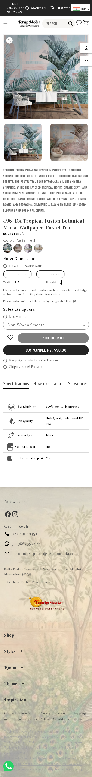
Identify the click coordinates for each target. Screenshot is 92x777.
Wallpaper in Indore (47, 747)
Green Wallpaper (50, 763)
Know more (18, 317)
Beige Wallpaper (15, 769)
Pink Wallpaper (72, 763)
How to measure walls (25, 266)
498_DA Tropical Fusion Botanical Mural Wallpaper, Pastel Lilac (28, 248)
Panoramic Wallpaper (41, 737)
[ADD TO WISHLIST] (10, 337)
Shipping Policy (79, 716)
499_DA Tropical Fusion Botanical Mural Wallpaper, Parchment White (38, 248)
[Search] (70, 23)
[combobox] (58, 23)
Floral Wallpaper (41, 731)
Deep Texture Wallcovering (65, 769)
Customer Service (70, 8)
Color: (19, 240)
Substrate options (19, 309)
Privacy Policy (45, 716)
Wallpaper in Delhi (41, 742)
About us (38, 8)
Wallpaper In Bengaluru (35, 753)
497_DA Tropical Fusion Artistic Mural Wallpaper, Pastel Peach (17, 248)
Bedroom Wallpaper (51, 758)
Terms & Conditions (61, 716)
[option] (46, 76)
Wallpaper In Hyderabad (66, 753)
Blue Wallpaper (28, 763)
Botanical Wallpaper (65, 731)
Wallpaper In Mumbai (70, 737)
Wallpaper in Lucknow (19, 747)
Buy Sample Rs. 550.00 (46, 350)
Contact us (10, 716)
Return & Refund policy (27, 716)
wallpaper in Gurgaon (68, 742)
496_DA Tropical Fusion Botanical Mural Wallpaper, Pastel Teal (7, 248)
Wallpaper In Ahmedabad (20, 758)
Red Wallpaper (36, 769)
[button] (5, 23)
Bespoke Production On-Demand (34, 360)
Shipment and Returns (26, 366)
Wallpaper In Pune (16, 742)
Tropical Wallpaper (16, 731)
